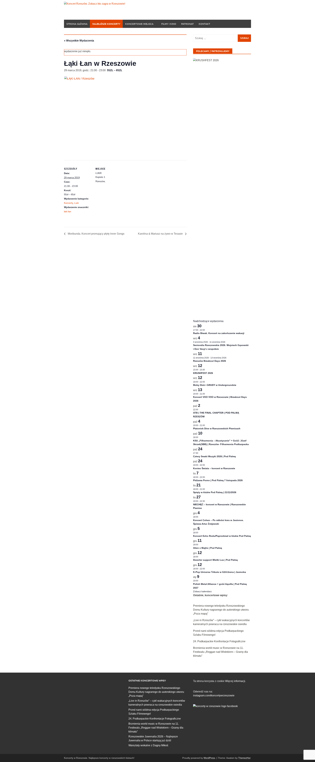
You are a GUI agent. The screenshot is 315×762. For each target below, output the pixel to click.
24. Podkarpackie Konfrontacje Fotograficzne (219, 641)
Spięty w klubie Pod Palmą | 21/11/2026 (214, 492)
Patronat (187, 23)
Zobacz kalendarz (202, 591)
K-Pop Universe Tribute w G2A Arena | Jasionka (219, 572)
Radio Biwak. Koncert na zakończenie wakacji (218, 333)
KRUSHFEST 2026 (203, 373)
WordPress (209, 758)
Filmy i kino (168, 23)
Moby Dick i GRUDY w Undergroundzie (214, 385)
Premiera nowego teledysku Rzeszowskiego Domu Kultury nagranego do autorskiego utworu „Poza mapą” (221, 609)
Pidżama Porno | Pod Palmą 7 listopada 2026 (218, 480)
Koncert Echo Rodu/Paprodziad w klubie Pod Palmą (222, 536)
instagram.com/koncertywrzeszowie (213, 695)
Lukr (76, 203)
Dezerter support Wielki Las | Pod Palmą (215, 560)
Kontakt (204, 23)
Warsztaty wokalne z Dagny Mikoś (148, 745)
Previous (201, 185)
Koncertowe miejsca (139, 23)
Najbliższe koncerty (106, 23)
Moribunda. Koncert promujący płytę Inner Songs (95, 233)
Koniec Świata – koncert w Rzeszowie (214, 468)
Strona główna (76, 23)
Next (243, 185)
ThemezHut (244, 758)
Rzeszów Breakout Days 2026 (209, 361)
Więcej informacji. (235, 681)
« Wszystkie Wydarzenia (79, 40)
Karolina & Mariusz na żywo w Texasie (160, 233)
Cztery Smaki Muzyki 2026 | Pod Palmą (214, 456)
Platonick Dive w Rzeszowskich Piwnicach (216, 428)
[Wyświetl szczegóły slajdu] (222, 181)
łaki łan (67, 211)
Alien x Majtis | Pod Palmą (207, 548)
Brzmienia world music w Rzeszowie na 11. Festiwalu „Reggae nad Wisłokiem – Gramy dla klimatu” (220, 652)
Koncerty (68, 203)
